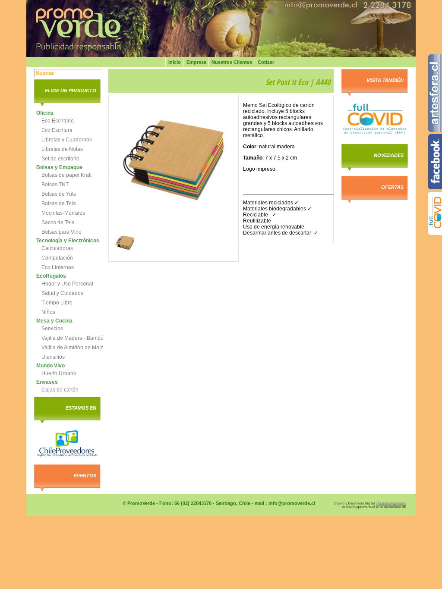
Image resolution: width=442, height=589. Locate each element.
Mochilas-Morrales (63, 213)
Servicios (52, 329)
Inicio (174, 62)
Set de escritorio (60, 159)
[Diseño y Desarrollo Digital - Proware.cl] (370, 507)
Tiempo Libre (57, 303)
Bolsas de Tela (58, 204)
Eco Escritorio (57, 121)
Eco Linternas (57, 267)
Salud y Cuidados (62, 293)
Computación (57, 258)
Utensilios (53, 357)
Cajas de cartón (60, 390)
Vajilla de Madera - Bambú (72, 338)
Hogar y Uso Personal (67, 284)
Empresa (196, 62)
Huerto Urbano (58, 373)
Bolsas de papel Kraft (66, 175)
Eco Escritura (57, 130)
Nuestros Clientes (232, 62)
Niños (48, 312)
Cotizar (266, 62)
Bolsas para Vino (61, 232)
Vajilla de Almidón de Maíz (72, 348)
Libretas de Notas (62, 149)
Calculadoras (57, 248)
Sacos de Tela (58, 222)
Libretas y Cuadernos (66, 140)
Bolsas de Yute (58, 194)
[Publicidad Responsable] (91, 28)
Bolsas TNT (55, 185)
